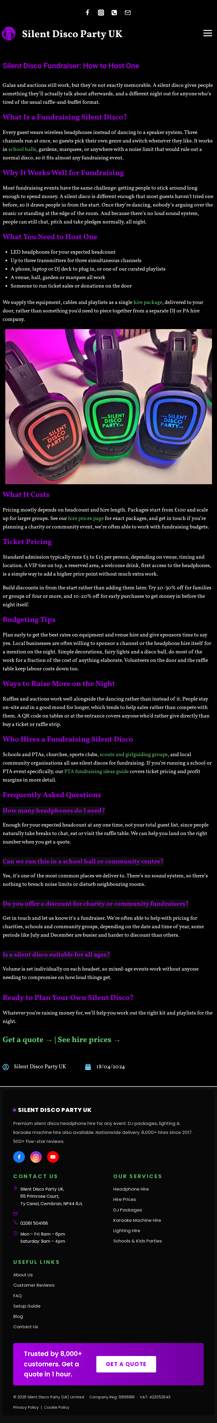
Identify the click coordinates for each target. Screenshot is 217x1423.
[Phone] (114, 12)
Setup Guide (26, 1306)
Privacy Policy (26, 1407)
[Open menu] (207, 33)
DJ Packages (127, 1209)
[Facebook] (87, 12)
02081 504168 (34, 1223)
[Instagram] (101, 12)
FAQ (17, 1295)
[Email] (127, 12)
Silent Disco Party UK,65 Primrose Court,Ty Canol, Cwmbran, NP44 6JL (51, 1196)
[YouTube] (53, 1157)
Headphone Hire (131, 1189)
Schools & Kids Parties (137, 1241)
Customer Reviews (34, 1285)
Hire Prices (124, 1199)
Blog (18, 1316)
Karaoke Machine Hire (137, 1220)
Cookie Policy (56, 1407)
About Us (23, 1275)
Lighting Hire (126, 1230)
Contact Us (25, 1326)
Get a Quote (126, 1364)
